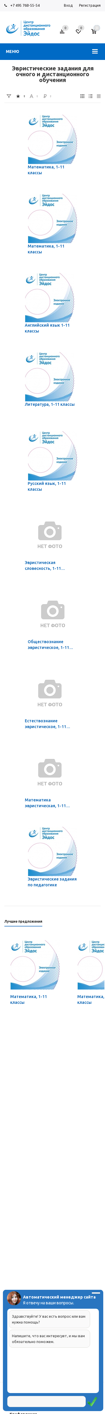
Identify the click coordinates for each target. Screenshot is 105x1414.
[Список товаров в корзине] (96, 34)
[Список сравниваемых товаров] (63, 34)
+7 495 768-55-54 (25, 5)
